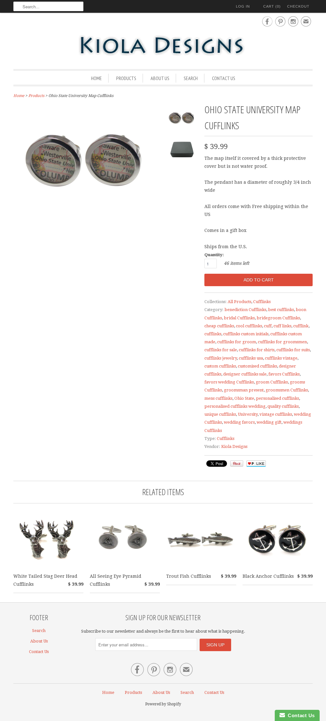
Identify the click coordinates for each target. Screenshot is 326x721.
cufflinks (212, 333)
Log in (243, 6)
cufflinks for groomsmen (282, 341)
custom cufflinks (220, 366)
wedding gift (269, 422)
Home (96, 78)
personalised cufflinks (277, 398)
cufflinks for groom (236, 341)
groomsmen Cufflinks (287, 390)
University (248, 414)
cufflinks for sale (220, 349)
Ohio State (244, 398)
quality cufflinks (283, 406)
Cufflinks (262, 301)
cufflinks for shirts (256, 349)
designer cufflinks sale (244, 374)
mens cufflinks (218, 398)
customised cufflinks (257, 366)
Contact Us (223, 78)
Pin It (236, 463)
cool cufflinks (249, 325)
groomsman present (244, 390)
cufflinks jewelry (220, 358)
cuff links (282, 325)
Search (191, 78)
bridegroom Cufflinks (278, 318)
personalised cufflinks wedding (235, 406)
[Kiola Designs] (163, 46)
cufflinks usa (251, 358)
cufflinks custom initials (245, 333)
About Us (160, 78)
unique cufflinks (220, 414)
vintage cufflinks (275, 414)
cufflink (300, 325)
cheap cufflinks (219, 325)
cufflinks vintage (281, 358)
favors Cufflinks (284, 374)
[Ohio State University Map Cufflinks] (182, 119)
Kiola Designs (234, 446)
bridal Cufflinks (239, 318)
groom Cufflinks (272, 382)
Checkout (298, 6)
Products (126, 78)
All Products (239, 301)
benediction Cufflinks (245, 309)
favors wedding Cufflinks (229, 382)
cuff (268, 325)
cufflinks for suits (293, 349)
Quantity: (214, 254)
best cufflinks (281, 309)
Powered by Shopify (163, 704)
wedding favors (239, 422)
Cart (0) (272, 6)
